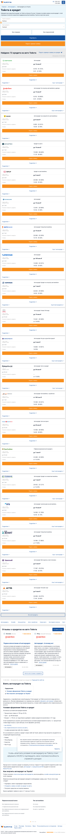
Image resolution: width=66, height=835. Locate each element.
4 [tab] (35, 821)
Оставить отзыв (58, 629)
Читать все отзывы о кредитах (33, 673)
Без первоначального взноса (10, 804)
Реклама (21, 826)
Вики (34, 826)
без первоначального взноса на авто (15, 727)
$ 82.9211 (57, 1)
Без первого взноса (54, 622)
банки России (7, 768)
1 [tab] (30, 821)
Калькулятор (21, 622)
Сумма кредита (6, 18)
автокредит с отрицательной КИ (34, 767)
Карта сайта (17, 828)
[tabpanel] (16, 808)
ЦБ (53, 1)
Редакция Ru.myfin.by (38, 680)
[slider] (1, 22)
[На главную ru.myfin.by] (6, 827)
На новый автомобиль (39, 806)
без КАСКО (7, 725)
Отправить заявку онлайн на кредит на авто (18, 786)
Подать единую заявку (33, 44)
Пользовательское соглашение (46, 826)
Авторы (60, 826)
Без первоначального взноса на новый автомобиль (13, 814)
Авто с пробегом (32, 622)
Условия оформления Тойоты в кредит (19, 691)
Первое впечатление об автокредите (17, 643)
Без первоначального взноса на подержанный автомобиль (15, 810)
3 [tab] (34, 821)
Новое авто (43, 622)
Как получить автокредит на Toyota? (18, 693)
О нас (16, 826)
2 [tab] (32, 821)
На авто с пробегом (38, 809)
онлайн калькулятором (51, 774)
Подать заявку (33, 75)
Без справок (16, 32)
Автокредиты (5, 622)
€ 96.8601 (57, 3)
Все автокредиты (33, 615)
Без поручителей (48, 32)
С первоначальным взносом (10, 806)
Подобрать (33, 38)
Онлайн (13, 622)
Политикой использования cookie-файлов (41, 745)
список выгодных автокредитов (23, 774)
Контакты (28, 826)
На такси (35, 804)
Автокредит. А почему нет (43, 643)
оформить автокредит (47, 701)
